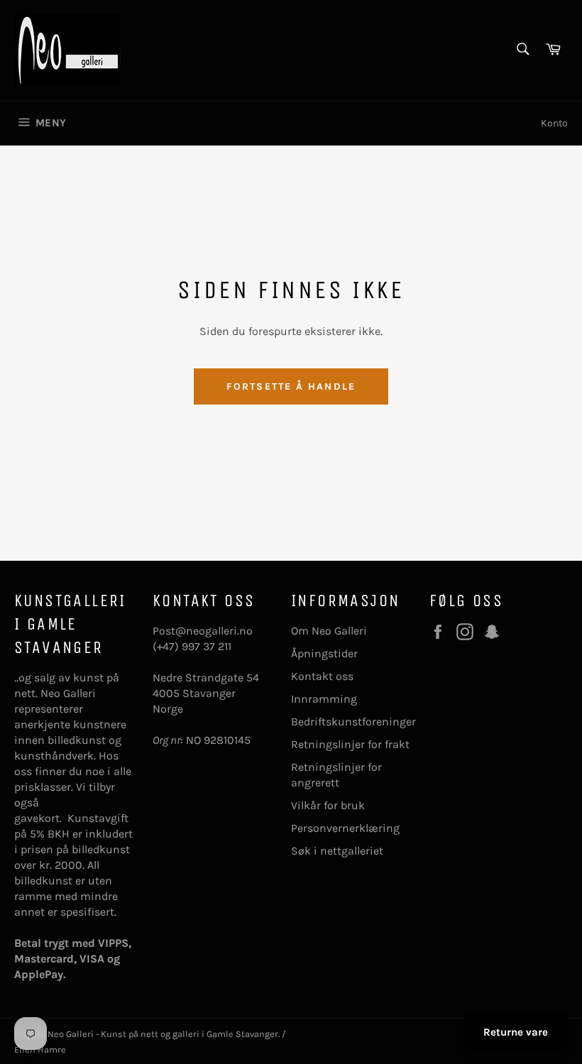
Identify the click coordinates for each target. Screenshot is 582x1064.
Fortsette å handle (291, 386)
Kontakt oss (322, 676)
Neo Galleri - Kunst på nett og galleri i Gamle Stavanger (163, 1034)
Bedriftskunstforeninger (353, 721)
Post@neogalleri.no (203, 630)
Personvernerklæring (345, 828)
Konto (554, 123)
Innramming (324, 699)
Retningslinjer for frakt (350, 744)
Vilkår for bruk (328, 805)
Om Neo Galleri (329, 630)
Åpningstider (324, 653)
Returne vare (515, 1032)
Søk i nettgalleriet (337, 850)
